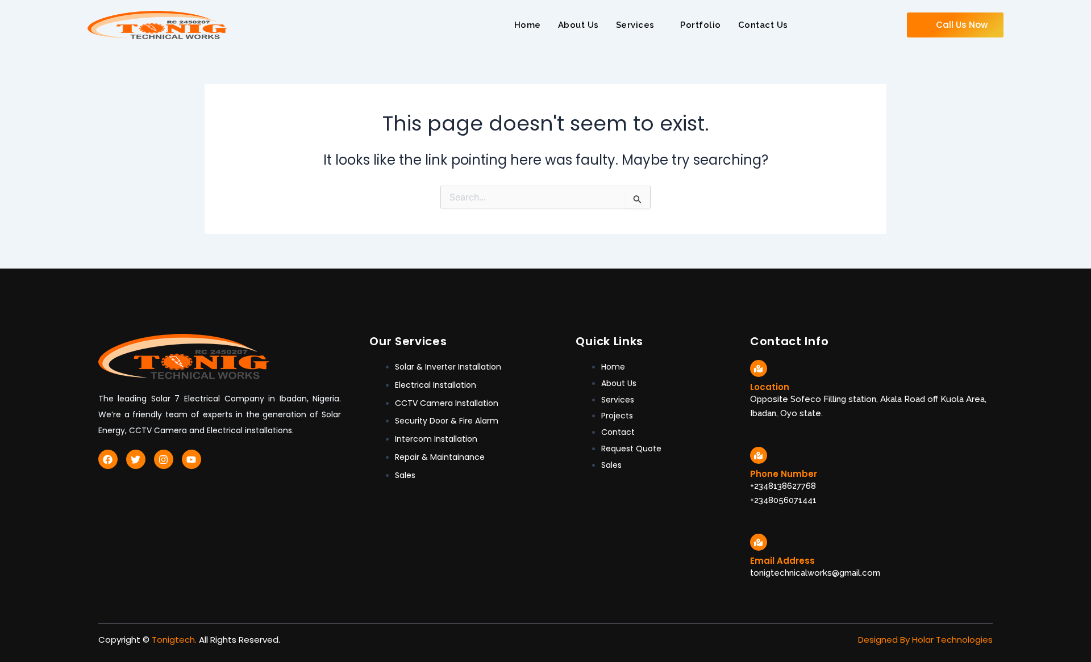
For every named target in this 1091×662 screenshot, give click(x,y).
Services (635, 25)
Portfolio (700, 25)
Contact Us (763, 25)
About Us (578, 25)
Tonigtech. (174, 640)
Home (527, 25)
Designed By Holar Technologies (925, 640)
